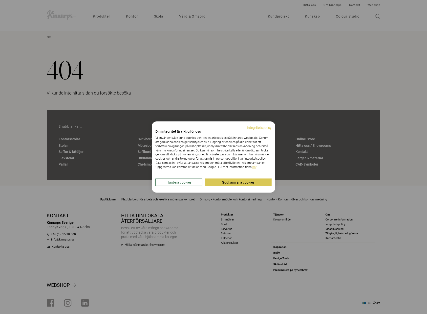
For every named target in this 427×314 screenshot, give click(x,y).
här (254, 167)
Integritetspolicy (259, 127)
